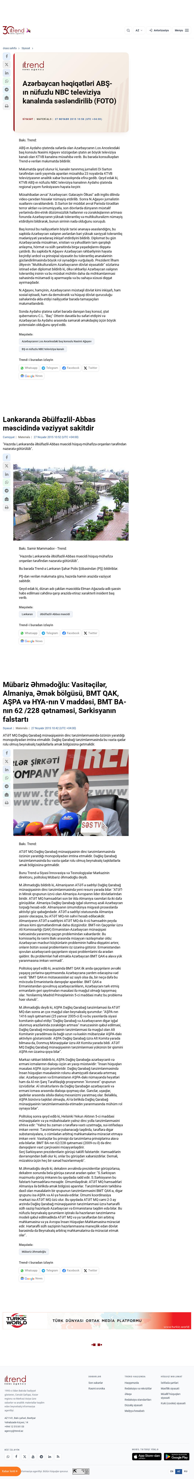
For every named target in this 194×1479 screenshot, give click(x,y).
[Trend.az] (17, 30)
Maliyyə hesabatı (134, 1410)
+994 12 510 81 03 (14, 1426)
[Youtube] (33, 1456)
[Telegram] (41, 1456)
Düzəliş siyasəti (133, 1405)
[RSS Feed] (58, 1456)
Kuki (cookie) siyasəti (173, 1403)
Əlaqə (128, 1394)
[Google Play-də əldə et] (176, 1456)
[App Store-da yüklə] (147, 1456)
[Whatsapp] (8, 1456)
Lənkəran (27, 614)
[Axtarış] (128, 30)
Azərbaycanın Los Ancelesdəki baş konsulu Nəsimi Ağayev (57, 341)
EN (171, 1471)
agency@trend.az (14, 1430)
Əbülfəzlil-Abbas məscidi (55, 614)
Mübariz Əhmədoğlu (34, 1251)
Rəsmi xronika (96, 1388)
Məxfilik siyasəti (170, 1388)
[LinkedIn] (49, 1456)
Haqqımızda (132, 1382)
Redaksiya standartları (138, 1399)
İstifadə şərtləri (169, 1382)
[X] (24, 1456)
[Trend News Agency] (15, 1380)
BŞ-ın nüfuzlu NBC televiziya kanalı (43, 349)
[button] (6, 56)
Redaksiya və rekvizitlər (138, 1388)
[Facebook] (16, 1456)
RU (185, 1471)
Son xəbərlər (95, 1382)
